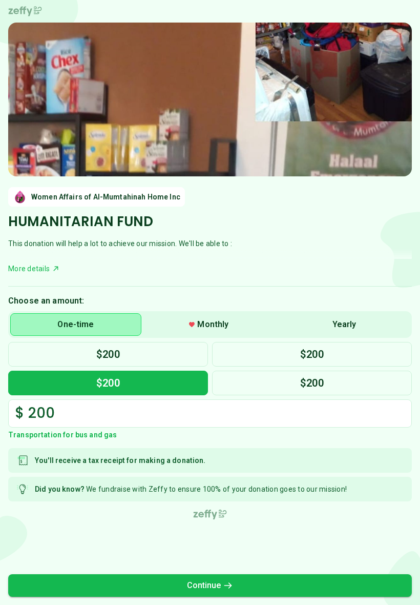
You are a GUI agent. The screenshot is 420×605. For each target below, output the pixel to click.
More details (29, 269)
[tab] (75, 324)
